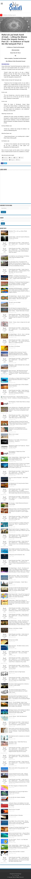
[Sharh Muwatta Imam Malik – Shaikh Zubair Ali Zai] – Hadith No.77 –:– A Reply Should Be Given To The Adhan (19, 498)
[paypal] (18, 875)
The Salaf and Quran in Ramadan (16, 815)
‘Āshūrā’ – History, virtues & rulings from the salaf (19, 322)
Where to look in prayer (13, 434)
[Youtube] (16, 875)
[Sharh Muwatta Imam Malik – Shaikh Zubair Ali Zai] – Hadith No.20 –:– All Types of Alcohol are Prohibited (19, 616)
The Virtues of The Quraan (14, 346)
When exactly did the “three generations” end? (18, 767)
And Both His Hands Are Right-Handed (17, 671)
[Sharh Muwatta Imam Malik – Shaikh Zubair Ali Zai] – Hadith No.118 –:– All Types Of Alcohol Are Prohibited (19, 756)
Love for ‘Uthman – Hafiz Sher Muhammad (18, 716)
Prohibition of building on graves (9, 15)
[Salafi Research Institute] (15, 6)
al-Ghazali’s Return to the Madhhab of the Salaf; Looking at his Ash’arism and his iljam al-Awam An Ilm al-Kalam (19, 804)
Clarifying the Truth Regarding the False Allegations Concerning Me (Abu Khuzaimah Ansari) (18, 429)
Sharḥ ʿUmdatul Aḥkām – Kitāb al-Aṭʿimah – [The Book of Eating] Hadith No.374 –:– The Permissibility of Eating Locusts (19, 458)
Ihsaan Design (18, 873)
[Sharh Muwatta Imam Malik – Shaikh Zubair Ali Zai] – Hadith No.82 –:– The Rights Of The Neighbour (19, 360)
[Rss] (12, 875)
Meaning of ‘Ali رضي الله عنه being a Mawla (18, 231)
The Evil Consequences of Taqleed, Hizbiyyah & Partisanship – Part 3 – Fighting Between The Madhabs (19, 524)
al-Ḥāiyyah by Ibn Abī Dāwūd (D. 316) (16, 554)
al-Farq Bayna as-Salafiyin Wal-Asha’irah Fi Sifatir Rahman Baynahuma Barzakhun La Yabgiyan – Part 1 (19, 379)
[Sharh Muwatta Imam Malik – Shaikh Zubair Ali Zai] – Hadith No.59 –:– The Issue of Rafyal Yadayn (19, 653)
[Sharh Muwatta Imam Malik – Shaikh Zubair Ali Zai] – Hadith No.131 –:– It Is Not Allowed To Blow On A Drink (19, 329)
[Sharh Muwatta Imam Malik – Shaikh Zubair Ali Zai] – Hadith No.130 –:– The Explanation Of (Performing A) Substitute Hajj (19, 536)
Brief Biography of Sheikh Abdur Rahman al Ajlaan (19, 401)
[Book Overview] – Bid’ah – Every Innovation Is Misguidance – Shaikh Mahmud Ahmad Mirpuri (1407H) (19, 577)
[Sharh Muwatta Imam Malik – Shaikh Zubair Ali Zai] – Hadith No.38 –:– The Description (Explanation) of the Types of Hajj (19, 472)
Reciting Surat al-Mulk (13, 639)
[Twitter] (15, 875)
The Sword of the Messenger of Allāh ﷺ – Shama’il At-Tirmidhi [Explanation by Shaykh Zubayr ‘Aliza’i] (18, 691)
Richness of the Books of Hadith (15, 628)
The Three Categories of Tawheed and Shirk (18, 785)
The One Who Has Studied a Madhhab (17, 797)
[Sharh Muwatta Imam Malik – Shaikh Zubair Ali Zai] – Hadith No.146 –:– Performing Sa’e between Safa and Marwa (19, 667)
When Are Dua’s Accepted (14, 809)
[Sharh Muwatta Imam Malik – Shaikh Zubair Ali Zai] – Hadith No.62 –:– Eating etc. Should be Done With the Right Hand (19, 518)
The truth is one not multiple (14, 302)
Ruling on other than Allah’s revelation (17, 851)
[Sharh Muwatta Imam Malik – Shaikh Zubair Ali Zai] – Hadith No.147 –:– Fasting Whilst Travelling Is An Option (19, 763)
